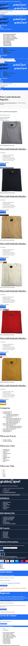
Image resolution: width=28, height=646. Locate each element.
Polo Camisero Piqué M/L (12, 422)
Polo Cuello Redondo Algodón (7, 145)
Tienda (5, 506)
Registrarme (6, 537)
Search (2, 14)
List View (7, 117)
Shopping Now (3, 624)
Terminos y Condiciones (9, 517)
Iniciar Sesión (4, 585)
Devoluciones (6, 522)
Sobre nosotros (7, 502)
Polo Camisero (6, 417)
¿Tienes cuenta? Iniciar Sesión (7, 612)
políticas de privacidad (5, 600)
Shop (4, 103)
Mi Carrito (5, 534)
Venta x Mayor (6, 504)
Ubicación (5, 503)
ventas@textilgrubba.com (9, 492)
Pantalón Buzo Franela (11, 415)
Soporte (5, 508)
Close (1, 619)
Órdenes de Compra (8, 519)
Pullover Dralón (6, 430)
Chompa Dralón (7, 411)
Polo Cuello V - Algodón (9, 428)
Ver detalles (3, 164)
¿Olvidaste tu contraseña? (13, 583)
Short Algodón (6, 431)
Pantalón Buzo (6, 413)
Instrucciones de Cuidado (9, 523)
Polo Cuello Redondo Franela (13, 427)
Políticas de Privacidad (8, 518)
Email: (1, 548)
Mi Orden (5, 535)
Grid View (2, 117)
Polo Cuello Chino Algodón (9, 423)
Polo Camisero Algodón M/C (13, 418)
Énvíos (4, 521)
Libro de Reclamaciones (11, 556)
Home (1, 103)
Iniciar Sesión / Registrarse (6, 626)
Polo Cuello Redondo (10, 103)
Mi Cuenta (5, 531)
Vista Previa (3, 165)
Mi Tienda (5, 533)
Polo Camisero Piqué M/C (12, 421)
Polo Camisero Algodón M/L (13, 419)
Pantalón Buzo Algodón (12, 414)
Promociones (6, 507)
